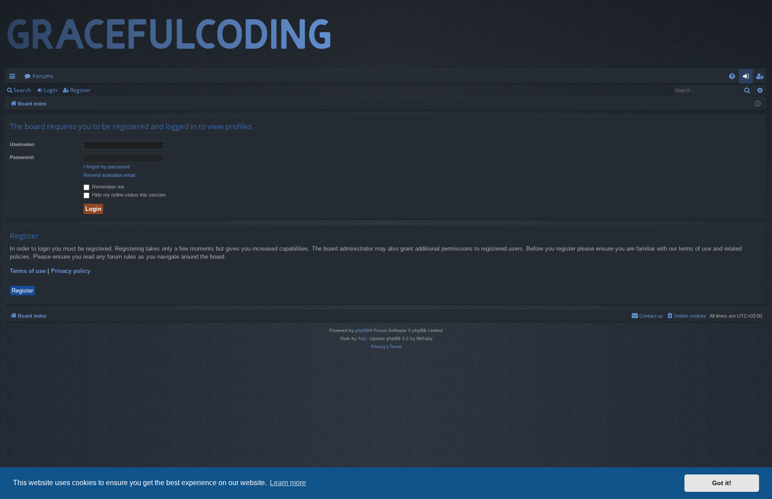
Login (50, 90)
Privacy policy (70, 271)
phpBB (362, 330)
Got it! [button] (721, 482)
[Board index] (177, 34)
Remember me (107, 186)
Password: (22, 157)
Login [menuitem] (748, 78)
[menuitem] (732, 76)
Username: (22, 144)
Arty (362, 338)
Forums (43, 76)
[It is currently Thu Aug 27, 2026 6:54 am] (758, 104)
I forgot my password (107, 166)
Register (80, 90)
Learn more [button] (288, 482)
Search (22, 90)
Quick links (14, 78)
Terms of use (28, 271)
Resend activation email (109, 175)
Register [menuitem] (762, 78)
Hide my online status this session (128, 194)
